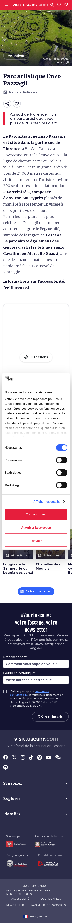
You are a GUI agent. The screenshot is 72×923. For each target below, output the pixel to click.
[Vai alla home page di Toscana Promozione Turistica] (50, 864)
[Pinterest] (39, 757)
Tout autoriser (36, 514)
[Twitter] (14, 757)
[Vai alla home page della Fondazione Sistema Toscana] (18, 863)
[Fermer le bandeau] (66, 378)
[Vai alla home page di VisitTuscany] (30, 4)
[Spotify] (5, 767)
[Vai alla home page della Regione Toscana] (16, 844)
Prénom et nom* (15, 657)
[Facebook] (5, 757)
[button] (36, 783)
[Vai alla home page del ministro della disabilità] (49, 844)
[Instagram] (23, 757)
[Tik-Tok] (31, 757)
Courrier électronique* (19, 673)
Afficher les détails (46, 501)
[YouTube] (48, 757)
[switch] (61, 460)
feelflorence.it (17, 287)
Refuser (36, 540)
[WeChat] (58, 757)
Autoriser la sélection (36, 527)
